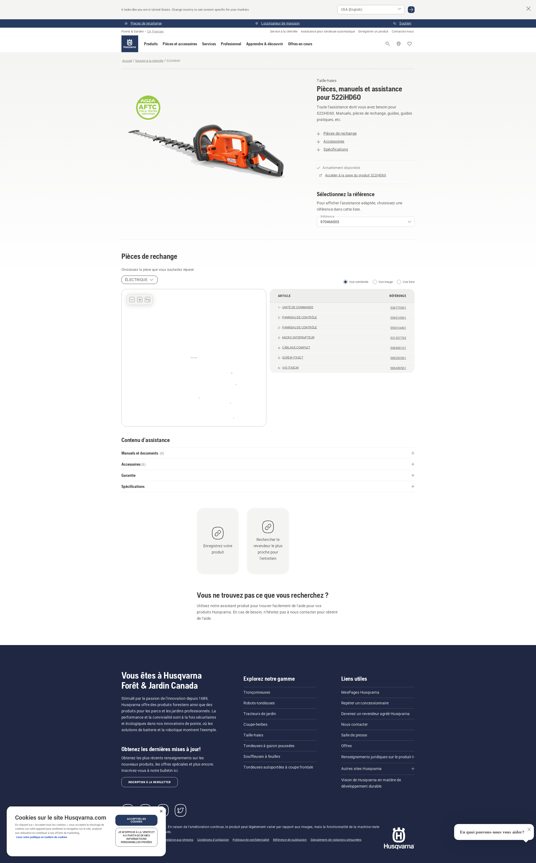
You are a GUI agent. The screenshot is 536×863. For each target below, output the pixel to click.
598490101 (398, 348)
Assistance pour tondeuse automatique (328, 31)
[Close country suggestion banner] (528, 8)
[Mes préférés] (410, 44)
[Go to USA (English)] (411, 9)
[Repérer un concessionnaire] (399, 44)
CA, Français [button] (155, 31)
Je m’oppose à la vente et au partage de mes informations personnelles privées (136, 837)
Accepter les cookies (136, 820)
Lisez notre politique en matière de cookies (41, 837)
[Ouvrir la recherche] (388, 44)
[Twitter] (180, 810)
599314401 (398, 327)
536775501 (398, 307)
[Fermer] (161, 811)
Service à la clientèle (284, 31)
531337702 (398, 337)
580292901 (398, 358)
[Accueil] (129, 43)
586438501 (398, 368)
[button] (151, 43)
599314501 (398, 317)
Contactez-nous (403, 31)
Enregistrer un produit (373, 31)
